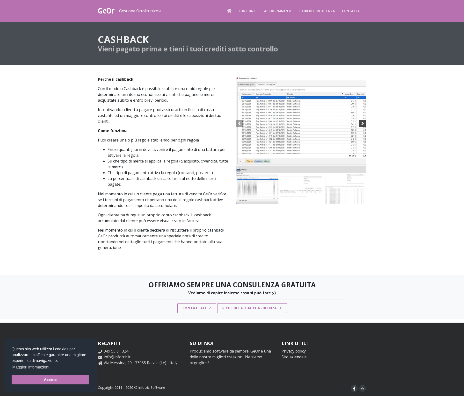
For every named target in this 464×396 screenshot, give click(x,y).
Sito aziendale (294, 357)
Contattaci (352, 11)
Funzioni (247, 11)
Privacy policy (294, 351)
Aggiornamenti (277, 11)
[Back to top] (362, 388)
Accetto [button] (50, 380)
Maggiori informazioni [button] (30, 367)
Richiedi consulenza (317, 11)
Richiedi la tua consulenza (250, 308)
